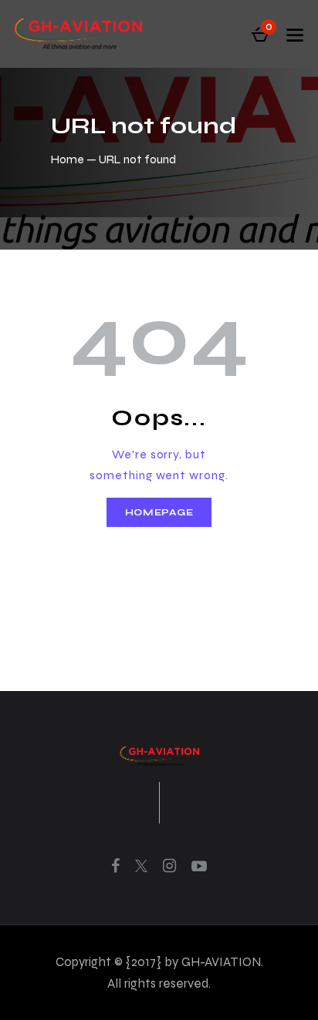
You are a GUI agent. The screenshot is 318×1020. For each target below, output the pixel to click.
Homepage (159, 512)
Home (67, 159)
